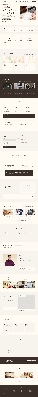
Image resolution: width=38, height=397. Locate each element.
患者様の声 (30, 390)
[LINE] (4, 393)
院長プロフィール (14, 391)
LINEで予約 (34, 1)
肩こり (16, 244)
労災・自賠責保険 (30, 389)
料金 (25, 1)
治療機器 (22, 390)
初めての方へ (14, 389)
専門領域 (17, 1)
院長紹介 (27, 1)
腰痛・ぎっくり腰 (19, 244)
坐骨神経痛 (24, 244)
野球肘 (30, 244)
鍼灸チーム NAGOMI (30, 391)
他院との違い (14, 390)
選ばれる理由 (20, 1)
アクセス (30, 1)
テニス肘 (33, 244)
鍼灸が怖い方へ (22, 389)
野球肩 (27, 244)
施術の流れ (23, 1)
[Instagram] (3, 393)
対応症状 (22, 391)
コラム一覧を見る (19, 381)
